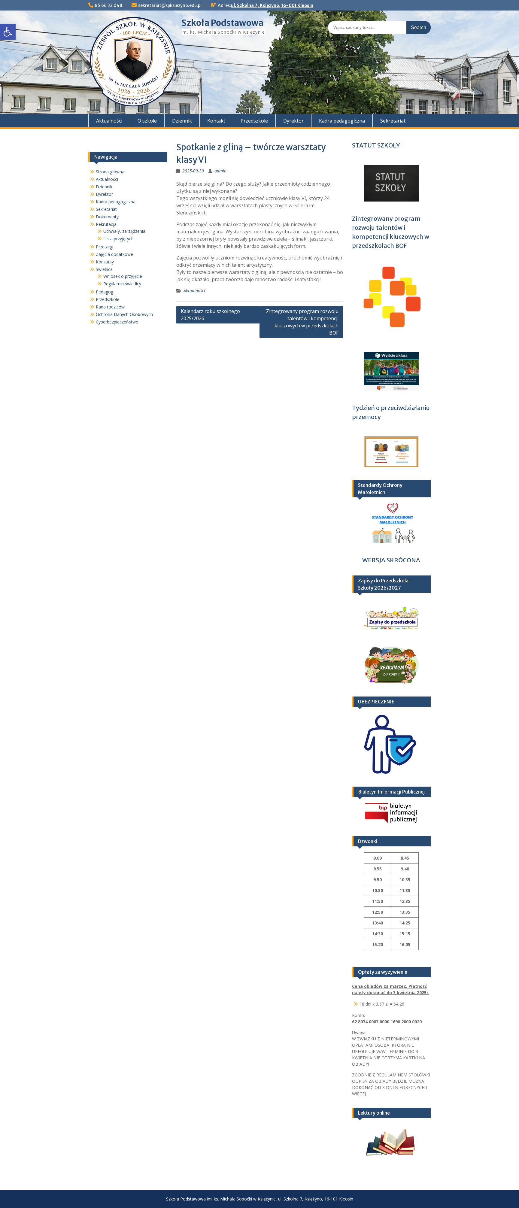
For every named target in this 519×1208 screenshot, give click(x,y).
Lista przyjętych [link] (118, 238)
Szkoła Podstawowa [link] (222, 22)
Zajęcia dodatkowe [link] (114, 254)
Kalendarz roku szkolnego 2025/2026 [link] (210, 315)
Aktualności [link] (109, 120)
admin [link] (220, 171)
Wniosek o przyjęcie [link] (122, 276)
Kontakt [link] (216, 120)
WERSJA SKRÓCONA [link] (391, 560)
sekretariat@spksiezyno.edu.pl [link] (170, 5)
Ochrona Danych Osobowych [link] (124, 314)
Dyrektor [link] (293, 120)
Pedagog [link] (104, 292)
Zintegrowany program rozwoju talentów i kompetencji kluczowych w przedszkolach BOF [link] (302, 322)
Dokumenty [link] (107, 217)
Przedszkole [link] (254, 120)
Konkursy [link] (105, 262)
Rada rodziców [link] (110, 307)
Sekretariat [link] (392, 120)
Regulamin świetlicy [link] (122, 284)
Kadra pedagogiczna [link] (342, 120)
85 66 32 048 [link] (108, 5)
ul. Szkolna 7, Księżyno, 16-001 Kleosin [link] (272, 5)
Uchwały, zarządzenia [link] (124, 231)
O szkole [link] (147, 120)
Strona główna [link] (110, 172)
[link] (8, 32)
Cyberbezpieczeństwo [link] (117, 322)
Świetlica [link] (104, 269)
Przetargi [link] (104, 247)
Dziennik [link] (182, 120)
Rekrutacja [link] (106, 224)
